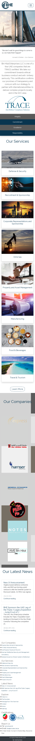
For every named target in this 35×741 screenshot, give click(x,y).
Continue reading (10, 599)
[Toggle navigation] (30, 5)
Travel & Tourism (17, 377)
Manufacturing (17, 319)
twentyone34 (18, 740)
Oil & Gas (18, 257)
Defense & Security (17, 171)
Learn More (17, 389)
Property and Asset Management (17, 287)
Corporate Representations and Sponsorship (17, 222)
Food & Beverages (17, 350)
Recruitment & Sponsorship (17, 195)
